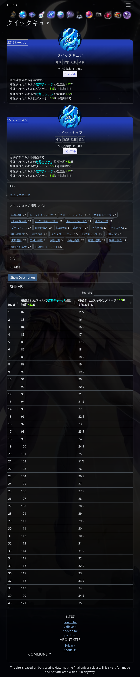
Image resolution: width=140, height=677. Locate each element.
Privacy (70, 646)
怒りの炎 (16, 215)
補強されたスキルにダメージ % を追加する (101, 302)
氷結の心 (78, 227)
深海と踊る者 (19, 246)
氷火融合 (97, 227)
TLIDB (12, 5)
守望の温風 (94, 240)
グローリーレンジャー (72, 215)
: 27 (18, 215)
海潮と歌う (115, 240)
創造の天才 (41, 227)
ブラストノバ (19, 227)
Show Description (22, 278)
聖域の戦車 (36, 240)
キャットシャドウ (76, 221)
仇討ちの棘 (101, 221)
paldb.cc (70, 635)
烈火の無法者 (19, 221)
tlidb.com (70, 627)
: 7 (43, 215)
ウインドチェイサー (46, 221)
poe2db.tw (70, 631)
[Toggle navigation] (128, 5)
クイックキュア (20, 195)
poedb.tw (70, 622)
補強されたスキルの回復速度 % (46, 302)
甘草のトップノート (46, 246)
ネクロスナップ (103, 215)
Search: (87, 293)
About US (70, 650)
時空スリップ (90, 234)
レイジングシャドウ (41, 215)
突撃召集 (16, 240)
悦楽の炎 (61, 227)
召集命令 (111, 234)
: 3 (62, 227)
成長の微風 (73, 240)
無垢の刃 (55, 240)
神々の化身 (17, 234)
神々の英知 (116, 227)
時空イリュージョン (62, 234)
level (11, 305)
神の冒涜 (37, 234)
